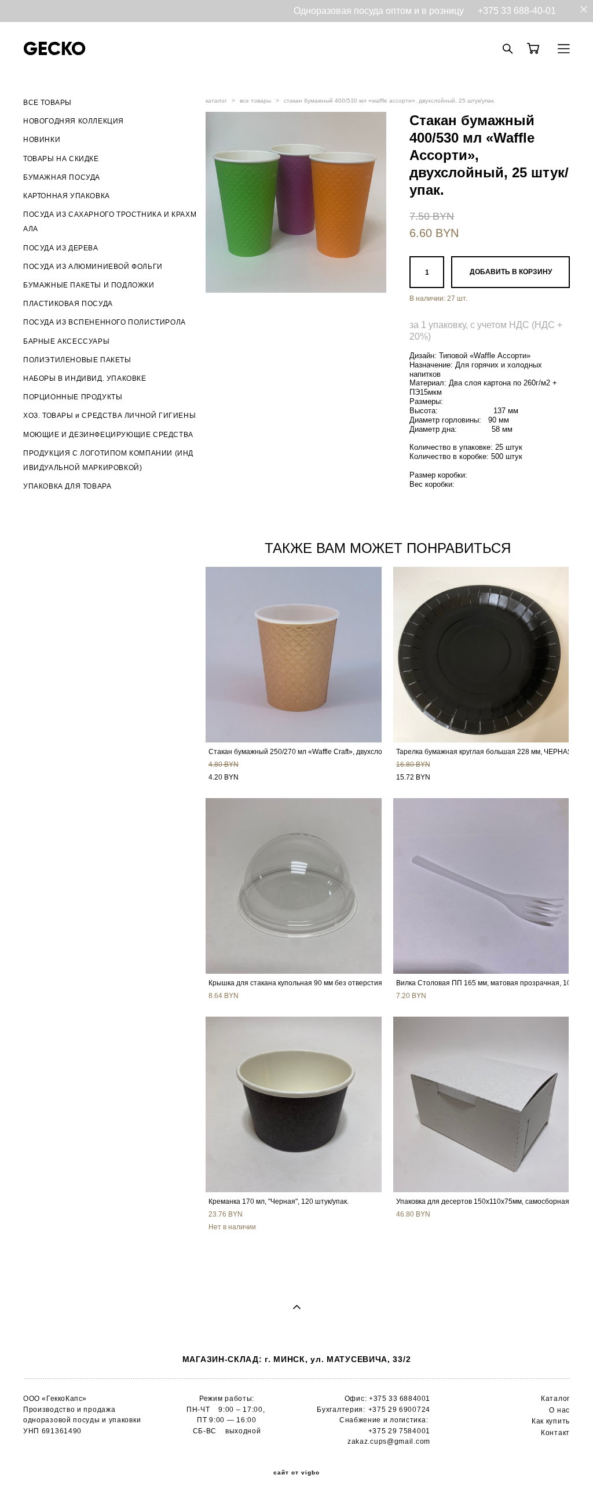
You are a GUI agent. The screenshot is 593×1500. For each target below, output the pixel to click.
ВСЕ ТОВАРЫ (47, 103)
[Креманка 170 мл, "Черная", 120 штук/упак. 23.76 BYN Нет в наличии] (294, 1104)
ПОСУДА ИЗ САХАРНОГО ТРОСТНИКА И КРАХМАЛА (109, 221)
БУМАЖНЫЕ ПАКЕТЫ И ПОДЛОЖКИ (89, 285)
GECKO (54, 48)
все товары (255, 100)
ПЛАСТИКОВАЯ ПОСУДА (68, 304)
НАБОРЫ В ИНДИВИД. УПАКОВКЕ (85, 378)
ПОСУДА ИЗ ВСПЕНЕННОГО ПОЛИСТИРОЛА (104, 322)
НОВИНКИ (41, 140)
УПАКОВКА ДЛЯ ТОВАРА (67, 486)
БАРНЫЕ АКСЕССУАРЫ (66, 341)
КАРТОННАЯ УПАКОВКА (66, 196)
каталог (216, 100)
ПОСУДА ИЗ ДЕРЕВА (60, 248)
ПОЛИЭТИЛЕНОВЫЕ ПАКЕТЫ (77, 360)
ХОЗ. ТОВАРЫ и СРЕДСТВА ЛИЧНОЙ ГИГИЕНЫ (109, 416)
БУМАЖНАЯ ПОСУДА (61, 177)
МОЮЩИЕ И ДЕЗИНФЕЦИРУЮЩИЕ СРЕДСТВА (108, 435)
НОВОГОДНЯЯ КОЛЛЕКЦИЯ (73, 121)
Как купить (551, 1421)
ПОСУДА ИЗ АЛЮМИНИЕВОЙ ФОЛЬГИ (93, 267)
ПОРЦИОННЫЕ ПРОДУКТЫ (72, 397)
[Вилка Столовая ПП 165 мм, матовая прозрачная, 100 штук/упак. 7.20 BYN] (481, 886)
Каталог (555, 1399)
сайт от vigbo (296, 1473)
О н (555, 1410)
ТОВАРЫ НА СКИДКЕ (61, 159)
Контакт (555, 1433)
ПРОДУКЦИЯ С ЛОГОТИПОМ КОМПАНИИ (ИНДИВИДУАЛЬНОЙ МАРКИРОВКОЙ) (108, 460)
